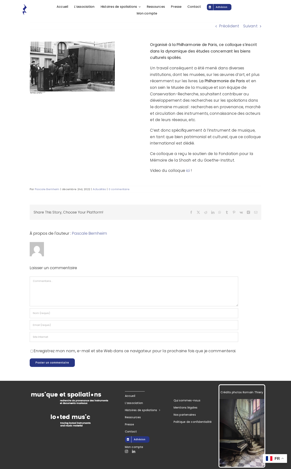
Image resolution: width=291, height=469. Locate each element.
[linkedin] (133, 451)
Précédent (229, 26)
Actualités (99, 189)
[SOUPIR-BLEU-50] (25, 6)
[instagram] (126, 451)
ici (188, 170)
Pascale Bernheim (47, 189)
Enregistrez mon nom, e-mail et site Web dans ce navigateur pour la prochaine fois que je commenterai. (135, 351)
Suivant (250, 26)
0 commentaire (119, 189)
